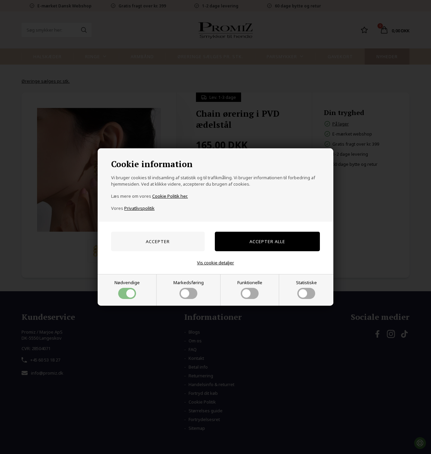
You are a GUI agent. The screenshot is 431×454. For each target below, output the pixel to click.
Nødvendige (127, 282)
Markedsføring (188, 282)
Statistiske (306, 282)
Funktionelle (249, 282)
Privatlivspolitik (139, 208)
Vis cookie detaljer (215, 263)
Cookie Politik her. (170, 196)
